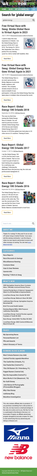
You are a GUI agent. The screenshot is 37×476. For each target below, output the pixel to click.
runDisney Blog (8, 394)
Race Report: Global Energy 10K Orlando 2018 (15, 108)
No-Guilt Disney (9, 381)
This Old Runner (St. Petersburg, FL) (16, 368)
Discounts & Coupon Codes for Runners (22, 35)
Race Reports (8, 255)
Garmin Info (7, 271)
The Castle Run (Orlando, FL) (14, 362)
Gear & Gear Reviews (11, 268)
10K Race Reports (20, 113)
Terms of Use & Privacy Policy (10, 472)
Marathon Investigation (12, 397)
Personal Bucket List (10, 338)
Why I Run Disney (9, 390)
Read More (7, 58)
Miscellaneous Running (11, 262)
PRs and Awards (9, 341)
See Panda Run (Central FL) (13, 365)
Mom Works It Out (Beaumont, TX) (16, 378)
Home (4, 9)
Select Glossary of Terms (12, 344)
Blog (11, 9)
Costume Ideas (8, 265)
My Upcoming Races (23, 9)
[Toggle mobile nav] (33, 9)
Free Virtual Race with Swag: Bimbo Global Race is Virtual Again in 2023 (16, 29)
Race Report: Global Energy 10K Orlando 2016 (15, 184)
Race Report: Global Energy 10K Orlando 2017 (15, 146)
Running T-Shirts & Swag (12, 275)
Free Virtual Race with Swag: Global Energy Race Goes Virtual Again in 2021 (16, 68)
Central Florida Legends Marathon (16, 358)
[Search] (33, 20)
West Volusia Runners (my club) (15, 355)
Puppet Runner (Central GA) (13, 372)
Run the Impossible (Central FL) (14, 375)
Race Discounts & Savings (12, 258)
